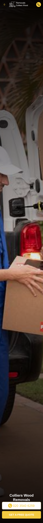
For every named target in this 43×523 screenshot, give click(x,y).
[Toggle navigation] (4, 4)
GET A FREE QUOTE (21, 514)
